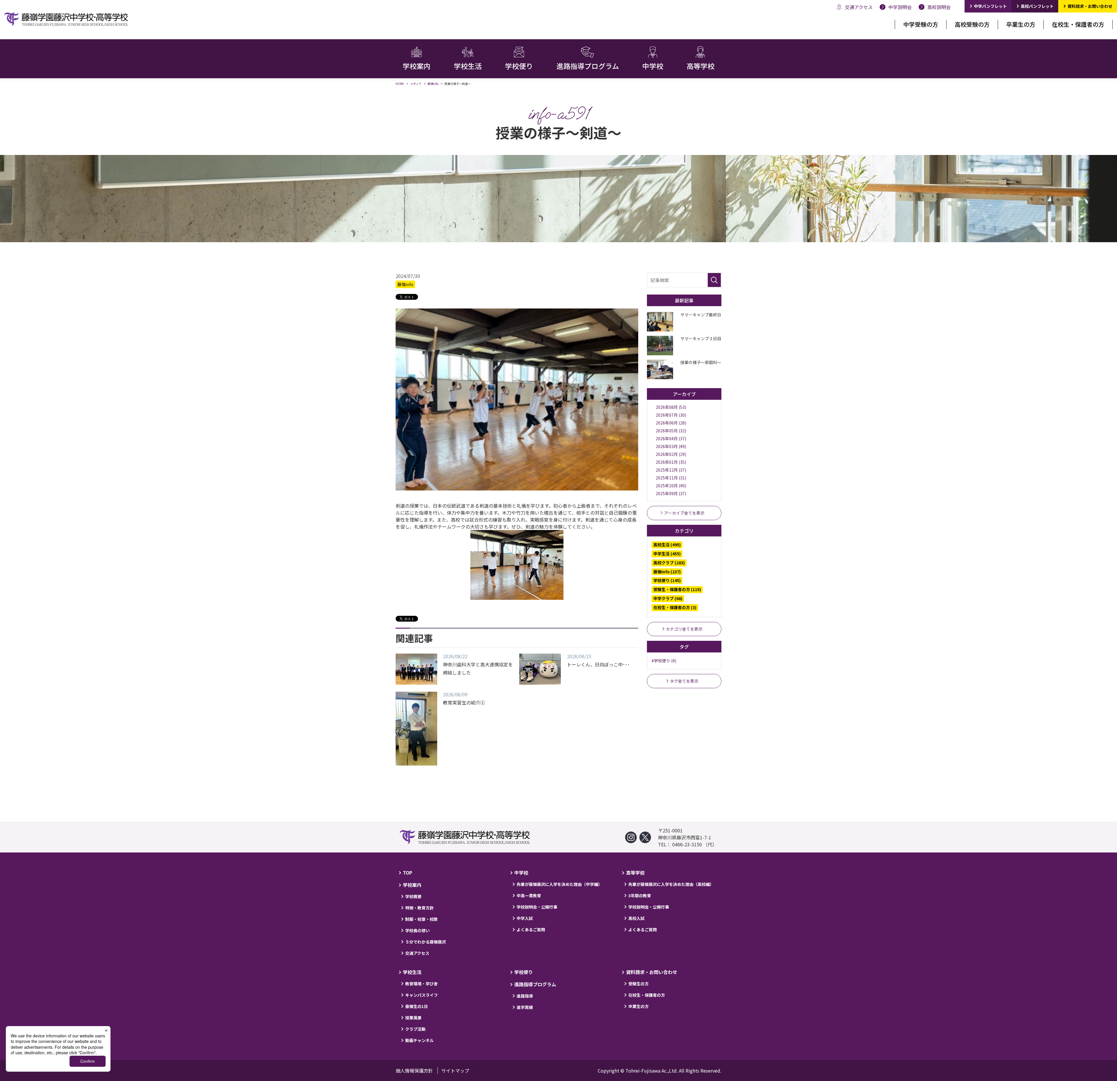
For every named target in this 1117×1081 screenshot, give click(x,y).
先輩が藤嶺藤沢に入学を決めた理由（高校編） (671, 884)
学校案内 (412, 884)
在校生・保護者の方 (1078, 24)
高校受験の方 (972, 24)
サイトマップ (455, 1070)
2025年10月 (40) (671, 485)
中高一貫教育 (529, 895)
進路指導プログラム (535, 984)
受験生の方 (638, 984)
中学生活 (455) (667, 553)
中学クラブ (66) (667, 598)
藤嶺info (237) (667, 572)
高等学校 (635, 872)
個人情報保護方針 (414, 1070)
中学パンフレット (990, 6)
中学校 (521, 872)
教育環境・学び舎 (421, 984)
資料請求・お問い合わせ (1090, 6)
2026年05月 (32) (671, 431)
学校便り (523, 971)
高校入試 (636, 918)
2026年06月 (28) (671, 423)
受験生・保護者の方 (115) (677, 589)
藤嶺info (405, 284)
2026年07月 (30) (671, 415)
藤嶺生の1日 (416, 1006)
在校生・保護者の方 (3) (674, 607)
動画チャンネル (419, 1040)
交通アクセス (417, 953)
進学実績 (525, 1007)
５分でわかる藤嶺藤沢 (425, 942)
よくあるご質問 (531, 929)
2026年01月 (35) (671, 462)
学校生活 (412, 971)
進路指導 (525, 996)
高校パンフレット (1037, 6)
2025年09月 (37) (671, 493)
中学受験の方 (920, 24)
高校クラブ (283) (669, 563)
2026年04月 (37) (671, 438)
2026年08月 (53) (671, 407)
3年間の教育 (639, 895)
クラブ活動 (415, 1029)
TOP (407, 872)
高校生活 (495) (667, 544)
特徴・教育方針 (419, 908)
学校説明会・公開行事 (537, 907)
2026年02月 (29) (671, 454)
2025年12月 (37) (671, 470)
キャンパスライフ (421, 995)
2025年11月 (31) (671, 478)
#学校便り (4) (664, 660)
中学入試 (525, 918)
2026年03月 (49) (671, 446)
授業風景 (413, 1018)
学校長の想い (417, 930)
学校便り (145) (667, 580)
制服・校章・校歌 (421, 919)
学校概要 (413, 896)
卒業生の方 (1020, 24)
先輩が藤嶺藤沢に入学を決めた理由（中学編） (559, 884)
